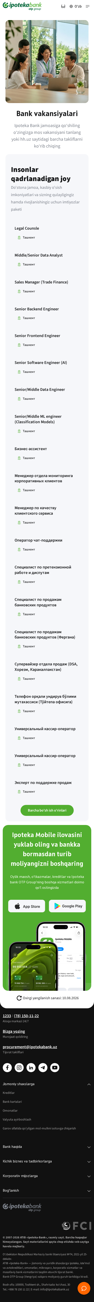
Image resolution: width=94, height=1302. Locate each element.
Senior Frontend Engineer (37, 336)
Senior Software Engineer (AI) (41, 363)
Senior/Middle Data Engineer (40, 389)
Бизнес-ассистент (31, 449)
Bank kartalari (12, 1102)
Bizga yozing (14, 1031)
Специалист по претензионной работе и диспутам (43, 570)
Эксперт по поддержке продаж (43, 783)
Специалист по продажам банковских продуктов (38, 602)
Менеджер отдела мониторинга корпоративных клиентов (44, 478)
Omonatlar (10, 1110)
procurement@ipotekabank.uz (30, 1047)
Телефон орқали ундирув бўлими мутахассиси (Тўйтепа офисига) (45, 699)
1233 (7, 1016)
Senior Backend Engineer (37, 309)
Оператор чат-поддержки (38, 540)
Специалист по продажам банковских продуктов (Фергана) (45, 634)
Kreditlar (9, 1093)
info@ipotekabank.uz (54, 1289)
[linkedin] (31, 1067)
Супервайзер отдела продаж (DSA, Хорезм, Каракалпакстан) (46, 666)
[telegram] (42, 1067)
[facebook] (7, 1067)
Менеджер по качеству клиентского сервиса (35, 510)
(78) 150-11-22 (26, 1016)
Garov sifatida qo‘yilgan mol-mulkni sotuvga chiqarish (39, 1128)
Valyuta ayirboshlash (17, 1119)
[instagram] (19, 1067)
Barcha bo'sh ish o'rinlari (47, 810)
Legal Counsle (27, 228)
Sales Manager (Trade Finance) (41, 282)
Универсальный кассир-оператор (45, 729)
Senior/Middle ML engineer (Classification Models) (38, 419)
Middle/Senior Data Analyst (39, 255)
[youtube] (54, 1067)
